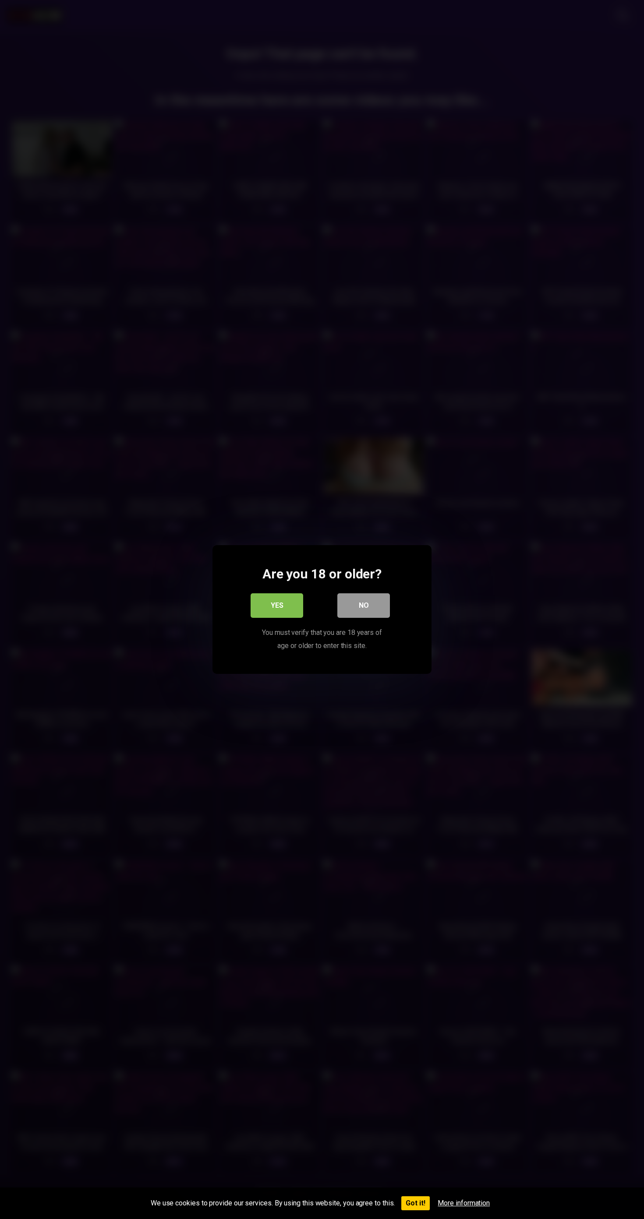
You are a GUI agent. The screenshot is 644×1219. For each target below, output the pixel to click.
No (364, 605)
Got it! (415, 1203)
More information (464, 1203)
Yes (277, 605)
